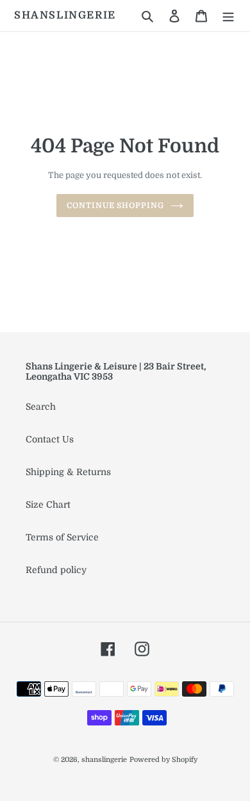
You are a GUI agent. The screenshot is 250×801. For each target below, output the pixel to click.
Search (41, 406)
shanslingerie (65, 15)
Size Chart (48, 504)
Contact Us (50, 439)
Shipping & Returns (68, 472)
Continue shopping (115, 205)
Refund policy (56, 570)
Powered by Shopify (163, 760)
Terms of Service (62, 537)
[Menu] (228, 16)
